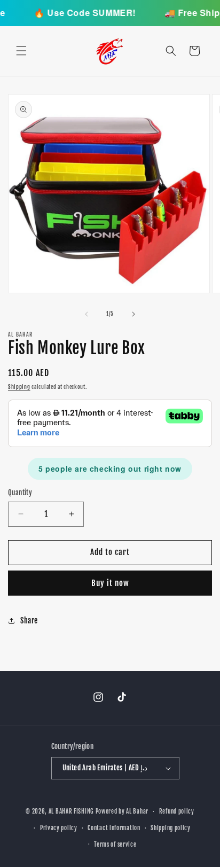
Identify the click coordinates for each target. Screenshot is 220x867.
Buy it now (110, 583)
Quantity (20, 492)
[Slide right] (133, 314)
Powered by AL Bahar (122, 811)
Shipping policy (171, 828)
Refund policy (176, 811)
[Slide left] (86, 314)
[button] (21, 51)
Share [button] (29, 620)
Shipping (19, 387)
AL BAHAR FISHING (71, 811)
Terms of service (115, 844)
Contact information (114, 828)
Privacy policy (58, 828)
